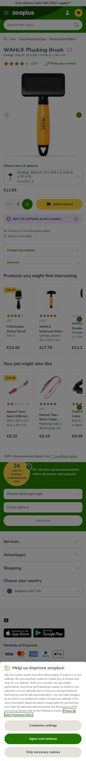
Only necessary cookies (43, 752)
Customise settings (43, 725)
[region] (43, 711)
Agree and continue (43, 739)
